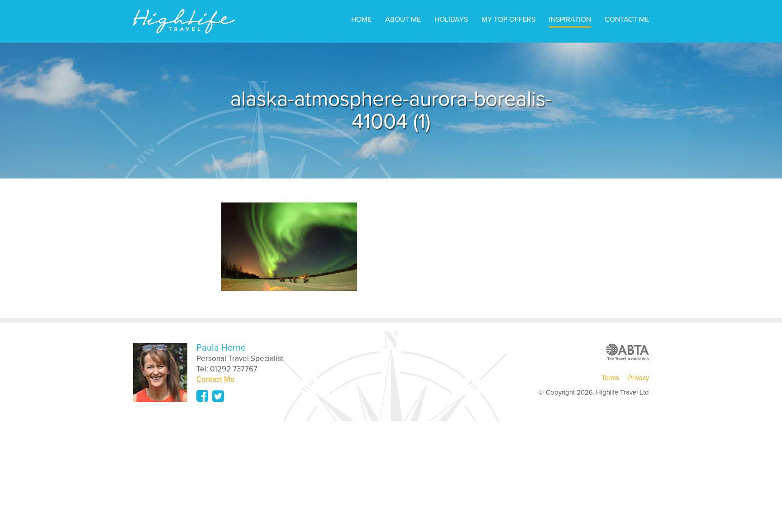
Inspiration (570, 19)
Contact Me (627, 19)
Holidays (451, 19)
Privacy (638, 378)
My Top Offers (508, 19)
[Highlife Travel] (184, 21)
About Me (403, 19)
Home (361, 19)
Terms (610, 378)
